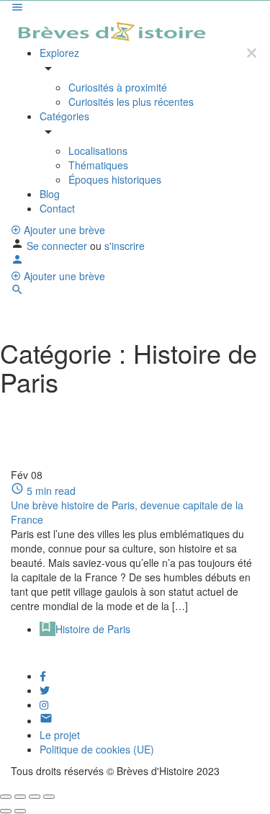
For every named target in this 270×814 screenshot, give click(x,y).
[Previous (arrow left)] (6, 811)
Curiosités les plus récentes (131, 101)
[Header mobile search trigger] (17, 292)
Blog (50, 194)
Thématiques (98, 165)
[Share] (20, 797)
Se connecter (58, 245)
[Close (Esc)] (6, 797)
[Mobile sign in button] (17, 261)
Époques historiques (114, 179)
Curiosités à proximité (117, 87)
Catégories (64, 116)
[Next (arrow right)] (20, 811)
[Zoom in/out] (49, 797)
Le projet (60, 735)
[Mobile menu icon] (135, 9)
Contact (57, 208)
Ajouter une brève (63, 230)
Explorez (59, 52)
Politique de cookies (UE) (97, 749)
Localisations (97, 150)
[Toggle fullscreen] (34, 797)
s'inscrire (124, 245)
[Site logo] (113, 29)
